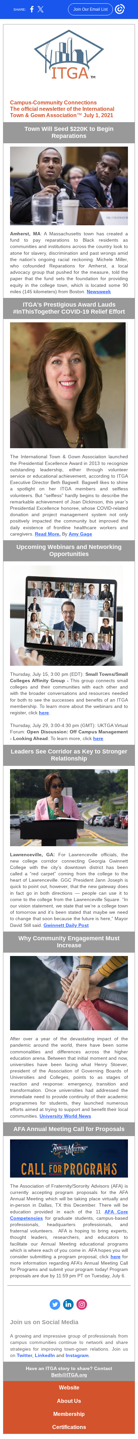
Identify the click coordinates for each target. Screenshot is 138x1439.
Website (69, 1387)
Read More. (48, 534)
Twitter (24, 1355)
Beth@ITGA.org (69, 1374)
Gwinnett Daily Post (66, 925)
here (44, 712)
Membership (69, 1414)
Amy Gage (80, 534)
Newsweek (99, 291)
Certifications (69, 1427)
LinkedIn (45, 1355)
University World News (65, 1116)
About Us (69, 1401)
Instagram (77, 1355)
